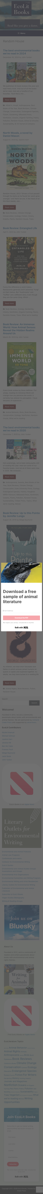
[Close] (39, 565)
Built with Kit (21, 627)
